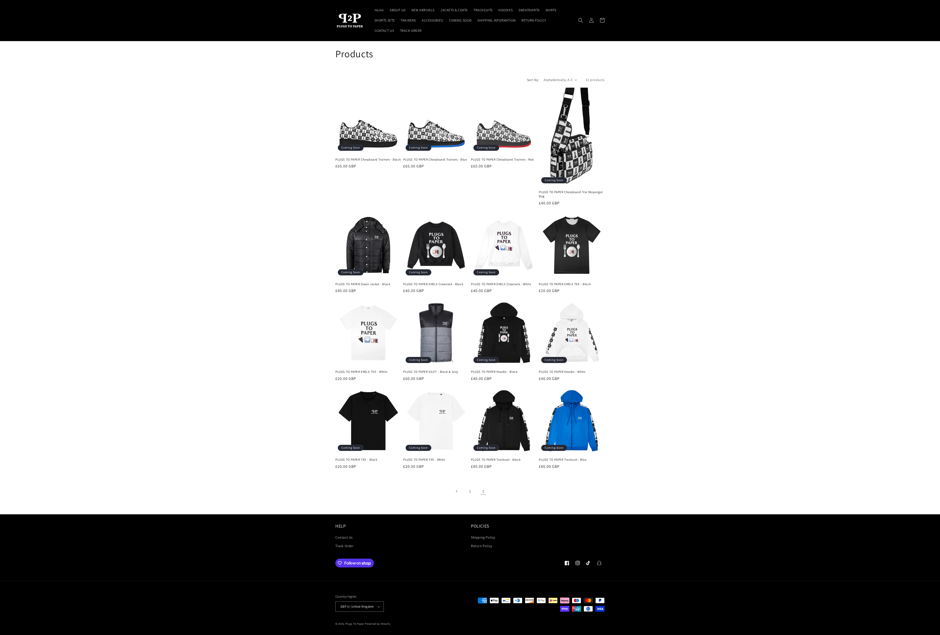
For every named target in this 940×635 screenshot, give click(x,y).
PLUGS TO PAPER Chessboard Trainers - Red (502, 160)
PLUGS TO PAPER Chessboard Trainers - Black (368, 160)
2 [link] (483, 491)
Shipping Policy (483, 537)
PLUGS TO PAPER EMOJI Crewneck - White (501, 284)
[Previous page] (456, 491)
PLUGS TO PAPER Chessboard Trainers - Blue (435, 160)
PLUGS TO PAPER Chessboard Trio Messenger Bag (571, 194)
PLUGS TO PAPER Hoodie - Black (494, 372)
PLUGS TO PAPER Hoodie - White (562, 372)
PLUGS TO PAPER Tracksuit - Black (495, 460)
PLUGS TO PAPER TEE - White (424, 460)
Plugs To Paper (354, 623)
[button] (580, 20)
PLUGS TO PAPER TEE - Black (356, 460)
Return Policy (481, 546)
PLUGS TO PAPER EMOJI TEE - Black (565, 284)
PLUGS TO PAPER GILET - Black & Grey (430, 372)
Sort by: (533, 80)
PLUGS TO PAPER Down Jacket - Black (362, 284)
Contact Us (344, 537)
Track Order (344, 546)
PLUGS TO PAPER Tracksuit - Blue (563, 460)
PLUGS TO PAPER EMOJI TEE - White (361, 372)
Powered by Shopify (377, 623)
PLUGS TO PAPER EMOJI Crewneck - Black (433, 284)
